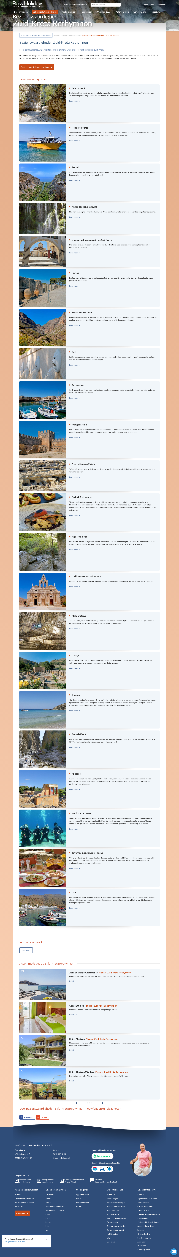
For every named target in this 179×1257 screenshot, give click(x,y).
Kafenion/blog (122, 11)
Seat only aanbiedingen (116, 1218)
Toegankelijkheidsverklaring (148, 1214)
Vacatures (156, 11)
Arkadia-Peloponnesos (54, 1210)
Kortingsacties (68, 11)
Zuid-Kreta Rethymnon (70, 35)
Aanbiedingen (112, 1198)
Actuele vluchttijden (145, 1226)
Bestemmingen (21, 11)
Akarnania (49, 1195)
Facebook (28, 1117)
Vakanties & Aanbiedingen (44, 11)
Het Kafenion (112, 1234)
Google (44, 1117)
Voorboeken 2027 (114, 1214)
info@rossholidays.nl (61, 1158)
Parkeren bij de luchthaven (148, 1222)
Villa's (78, 1198)
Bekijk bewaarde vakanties (75, 4)
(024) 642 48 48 (148, 5)
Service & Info (140, 11)
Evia (47, 1226)
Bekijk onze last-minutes (15, 1242)
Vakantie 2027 (103, 11)
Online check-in (143, 1234)
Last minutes (112, 1242)
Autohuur (111, 1195)
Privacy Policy (143, 1210)
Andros (48, 1202)
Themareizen (86, 11)
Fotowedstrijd (112, 1222)
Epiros (48, 1222)
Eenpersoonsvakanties (116, 1206)
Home (56, 35)
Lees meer (73, 101)
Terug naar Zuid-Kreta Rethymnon (37, 35)
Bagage (140, 1230)
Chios (47, 1214)
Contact (140, 1195)
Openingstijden (143, 1249)
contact (161, 5)
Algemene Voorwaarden (147, 1198)
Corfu (47, 1218)
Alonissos (49, 1198)
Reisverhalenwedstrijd (116, 1226)
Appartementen (82, 1195)
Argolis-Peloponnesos (54, 1206)
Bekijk (72, 981)
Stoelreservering (144, 1238)
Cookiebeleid (142, 1218)
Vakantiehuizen (82, 1202)
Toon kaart (26, 950)
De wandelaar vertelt (115, 1230)
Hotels (79, 1206)
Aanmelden (20, 1213)
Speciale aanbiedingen (116, 1202)
